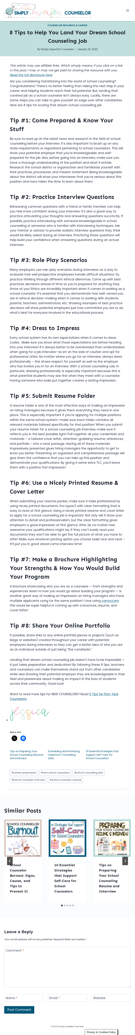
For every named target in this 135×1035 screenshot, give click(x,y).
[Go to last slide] (10, 861)
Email (54, 998)
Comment (15, 951)
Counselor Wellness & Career (67, 25)
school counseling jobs (88, 772)
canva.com (110, 601)
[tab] (62, 905)
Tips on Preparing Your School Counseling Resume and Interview (26, 755)
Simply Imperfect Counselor (57, 49)
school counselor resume (65, 780)
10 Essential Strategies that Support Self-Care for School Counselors (102, 755)
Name (11, 998)
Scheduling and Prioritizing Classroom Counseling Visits (64, 755)
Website (99, 998)
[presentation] (23, 838)
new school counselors (55, 772)
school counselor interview (28, 780)
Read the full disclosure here (31, 75)
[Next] (125, 861)
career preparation (23, 772)
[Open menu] (127, 10)
